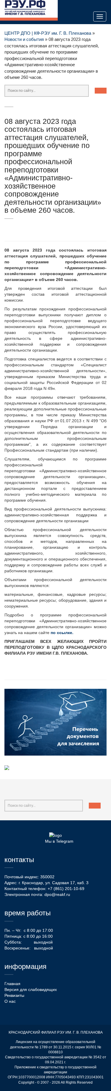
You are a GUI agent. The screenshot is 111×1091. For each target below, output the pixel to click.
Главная (12, 983)
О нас (10, 1001)
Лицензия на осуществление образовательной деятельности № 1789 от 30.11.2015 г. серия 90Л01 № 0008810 (55, 1047)
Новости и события (24, 39)
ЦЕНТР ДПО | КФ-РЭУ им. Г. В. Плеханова (47, 33)
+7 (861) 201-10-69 (66, 888)
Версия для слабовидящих (30, 989)
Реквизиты (14, 995)
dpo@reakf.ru (57, 894)
